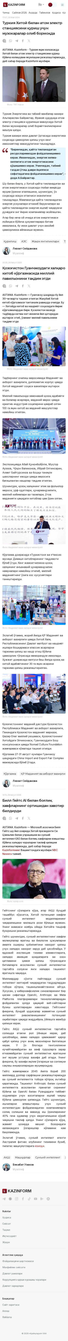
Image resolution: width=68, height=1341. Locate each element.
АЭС (24, 241)
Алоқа (5, 1310)
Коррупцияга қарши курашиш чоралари (24, 1279)
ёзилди (39, 1146)
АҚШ (7, 1157)
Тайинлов (44, 12)
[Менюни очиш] (62, 4)
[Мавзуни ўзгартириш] (52, 4)
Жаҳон (6, 1242)
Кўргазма (10, 773)
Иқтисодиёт (9, 1236)
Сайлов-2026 (19, 12)
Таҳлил (6, 1229)
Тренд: (6, 12)
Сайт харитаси (10, 1304)
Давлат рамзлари (12, 1273)
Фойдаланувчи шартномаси (18, 1261)
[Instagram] (4, 41)
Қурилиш (10, 241)
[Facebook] (23, 41)
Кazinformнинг (11, 850)
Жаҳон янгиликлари (45, 241)
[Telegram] (17, 41)
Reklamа (7, 1317)
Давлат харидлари (13, 1285)
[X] (29, 41)
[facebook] (23, 1198)
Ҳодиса (56, 12)
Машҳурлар (22, 1157)
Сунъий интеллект (47, 1157)
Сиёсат (6, 1223)
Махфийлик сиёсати (13, 1267)
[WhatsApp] (10, 41)
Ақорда (33, 12)
